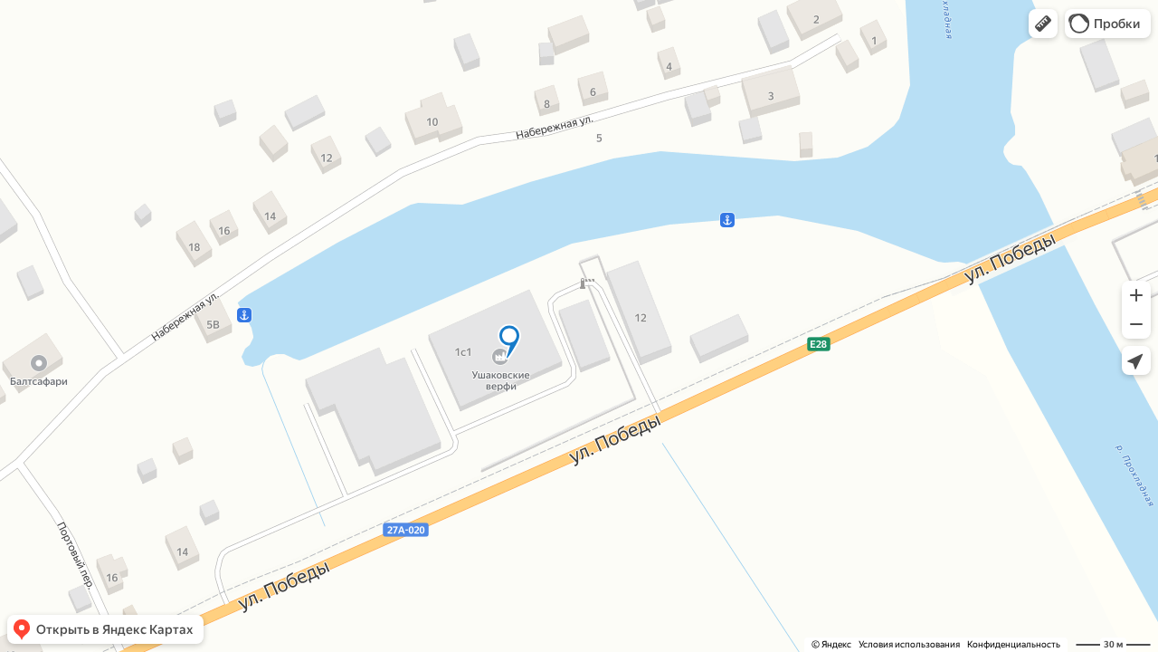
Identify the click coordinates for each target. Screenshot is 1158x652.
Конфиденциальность (1013, 644)
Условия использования (909, 644)
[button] (1043, 23)
